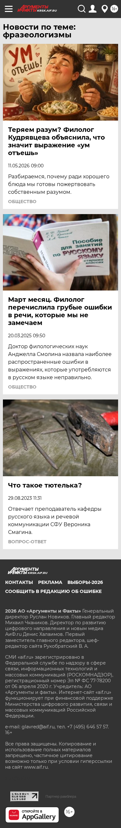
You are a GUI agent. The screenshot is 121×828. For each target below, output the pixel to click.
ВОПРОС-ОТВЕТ (27, 541)
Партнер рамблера (60, 796)
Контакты (19, 582)
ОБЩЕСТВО (22, 201)
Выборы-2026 (85, 582)
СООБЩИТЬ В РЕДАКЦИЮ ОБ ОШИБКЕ (53, 591)
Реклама (50, 582)
